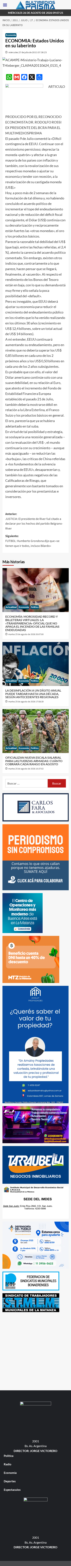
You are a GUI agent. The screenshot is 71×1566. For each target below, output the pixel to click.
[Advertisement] (35, 1350)
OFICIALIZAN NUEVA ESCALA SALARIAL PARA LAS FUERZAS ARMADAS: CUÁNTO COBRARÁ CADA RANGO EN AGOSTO (33, 761)
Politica (34, 607)
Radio (7, 1464)
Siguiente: (32, 541)
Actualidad (11, 607)
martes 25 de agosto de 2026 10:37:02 (26, 768)
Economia (11, 35)
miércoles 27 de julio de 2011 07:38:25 (28, 52)
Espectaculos (12, 1489)
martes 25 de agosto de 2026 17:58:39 (26, 701)
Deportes (10, 1481)
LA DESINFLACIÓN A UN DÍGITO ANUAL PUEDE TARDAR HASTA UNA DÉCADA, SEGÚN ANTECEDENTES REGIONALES (33, 694)
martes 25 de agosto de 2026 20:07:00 (26, 634)
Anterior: (34, 521)
